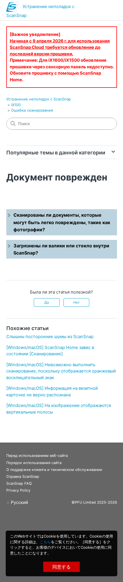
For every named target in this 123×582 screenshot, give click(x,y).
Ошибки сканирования (32, 110)
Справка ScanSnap (22, 476)
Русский (19, 502)
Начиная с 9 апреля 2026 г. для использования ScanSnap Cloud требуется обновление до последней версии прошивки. (60, 47)
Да (46, 302)
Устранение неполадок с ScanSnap (38, 99)
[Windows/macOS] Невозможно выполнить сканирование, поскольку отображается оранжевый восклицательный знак (61, 371)
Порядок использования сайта (33, 463)
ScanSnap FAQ (19, 483)
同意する (61, 567)
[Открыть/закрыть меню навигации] (107, 11)
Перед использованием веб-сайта (37, 455)
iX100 (16, 104)
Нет (76, 302)
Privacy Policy (18, 490)
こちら (45, 542)
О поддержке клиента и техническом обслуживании (54, 469)
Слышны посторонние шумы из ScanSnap (50, 336)
